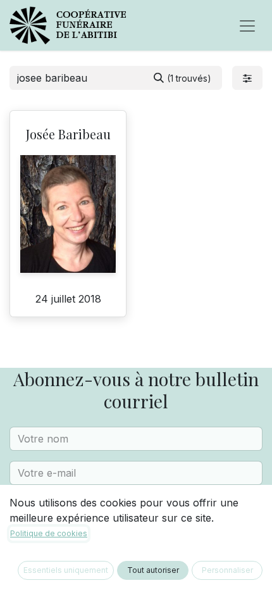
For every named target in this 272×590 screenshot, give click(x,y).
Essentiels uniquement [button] (65, 570)
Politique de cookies (48, 533)
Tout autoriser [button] (153, 570)
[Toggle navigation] (247, 25)
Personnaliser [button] (227, 570)
